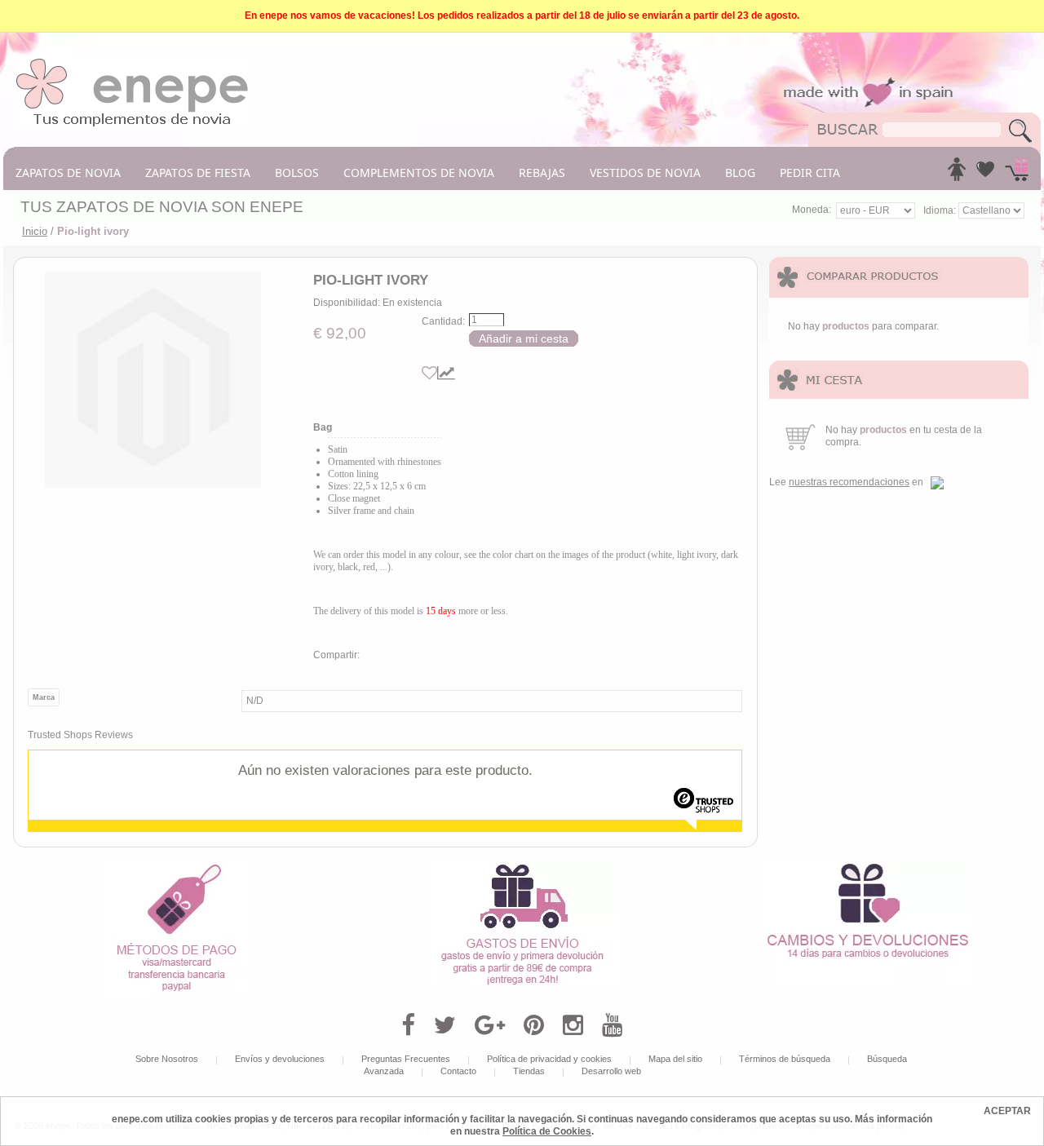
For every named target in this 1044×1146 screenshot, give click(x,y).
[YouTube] (612, 1025)
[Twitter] (445, 1025)
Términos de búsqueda (784, 1059)
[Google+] (490, 1025)
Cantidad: (443, 321)
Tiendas (529, 1071)
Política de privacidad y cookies (549, 1059)
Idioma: (940, 210)
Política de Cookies (546, 1131)
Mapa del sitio (675, 1059)
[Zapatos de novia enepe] (132, 63)
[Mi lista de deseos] (985, 173)
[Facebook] (408, 1025)
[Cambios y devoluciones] (867, 867)
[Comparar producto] (446, 373)
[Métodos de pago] (176, 867)
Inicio (34, 231)
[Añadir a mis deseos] (429, 373)
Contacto (458, 1071)
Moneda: (811, 209)
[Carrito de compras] (1017, 173)
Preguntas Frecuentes (405, 1059)
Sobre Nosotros (166, 1059)
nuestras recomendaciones (849, 482)
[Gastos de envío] (522, 867)
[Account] (957, 173)
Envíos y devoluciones (280, 1059)
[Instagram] (573, 1025)
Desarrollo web (611, 1071)
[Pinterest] (534, 1025)
